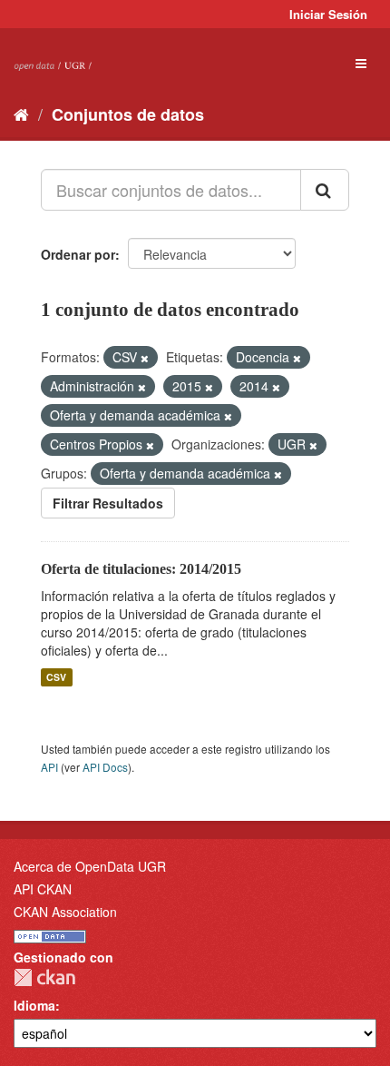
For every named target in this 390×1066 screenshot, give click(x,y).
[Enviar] (324, 190)
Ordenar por (78, 254)
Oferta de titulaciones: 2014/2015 (141, 569)
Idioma (34, 1005)
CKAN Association (65, 912)
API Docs (105, 767)
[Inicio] (21, 113)
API (49, 767)
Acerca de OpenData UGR (90, 866)
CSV (56, 677)
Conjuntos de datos (128, 114)
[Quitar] (145, 357)
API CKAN (43, 889)
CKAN (44, 977)
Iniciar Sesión (328, 14)
